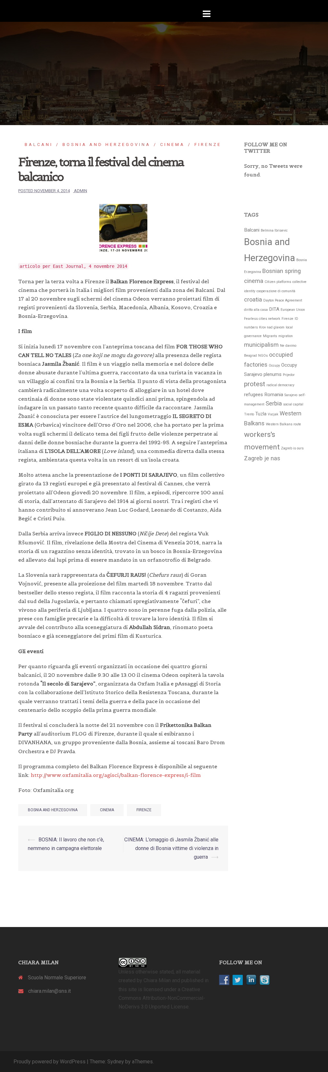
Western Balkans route (283, 424)
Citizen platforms (278, 282)
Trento (249, 414)
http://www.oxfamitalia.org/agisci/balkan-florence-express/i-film (116, 775)
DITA (274, 309)
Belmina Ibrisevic (274, 230)
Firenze (207, 144)
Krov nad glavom (271, 327)
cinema (172, 144)
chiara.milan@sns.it (49, 991)
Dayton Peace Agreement (282, 300)
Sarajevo (290, 395)
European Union (293, 310)
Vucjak (273, 414)
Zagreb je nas (262, 458)
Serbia (274, 403)
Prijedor (289, 375)
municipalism (261, 344)
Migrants (270, 336)
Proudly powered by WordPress (49, 1062)
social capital (293, 404)
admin (80, 190)
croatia (253, 299)
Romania (273, 394)
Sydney (115, 1062)
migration (285, 336)
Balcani (39, 144)
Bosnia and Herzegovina (106, 144)
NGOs (263, 355)
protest (254, 384)
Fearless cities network (262, 319)
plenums (273, 374)
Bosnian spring (281, 271)
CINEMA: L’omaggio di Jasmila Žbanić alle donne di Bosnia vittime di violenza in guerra (171, 848)
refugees (253, 394)
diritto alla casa (256, 310)
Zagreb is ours (292, 448)
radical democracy (280, 385)
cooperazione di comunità (276, 291)
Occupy (274, 365)
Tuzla (260, 414)
